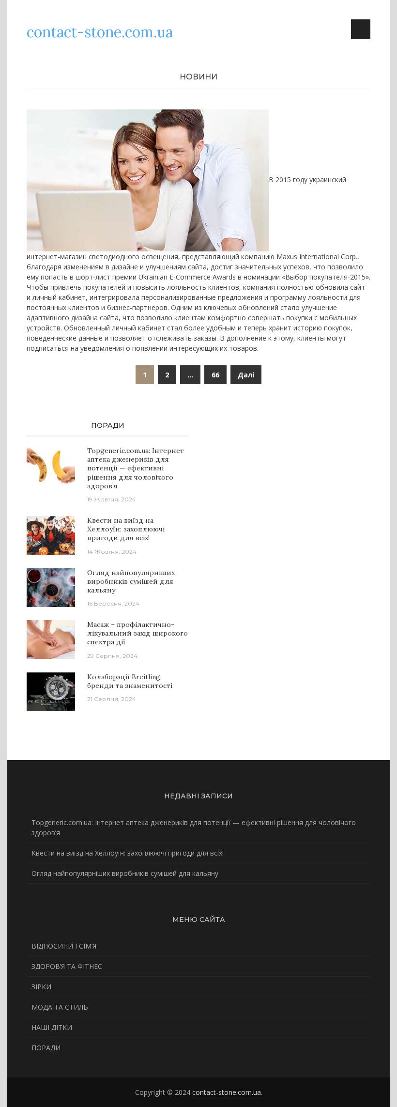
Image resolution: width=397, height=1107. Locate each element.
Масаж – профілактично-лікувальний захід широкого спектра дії (137, 633)
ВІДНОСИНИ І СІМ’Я (63, 946)
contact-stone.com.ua (226, 1092)
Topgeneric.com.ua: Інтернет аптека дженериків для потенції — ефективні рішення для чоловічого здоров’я (135, 468)
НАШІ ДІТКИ (51, 1027)
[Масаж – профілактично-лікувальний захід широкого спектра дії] (51, 638)
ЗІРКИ (41, 986)
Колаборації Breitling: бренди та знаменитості (129, 681)
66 (215, 374)
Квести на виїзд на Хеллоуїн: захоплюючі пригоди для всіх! (126, 529)
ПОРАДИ (46, 1047)
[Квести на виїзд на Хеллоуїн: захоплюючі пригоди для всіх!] (51, 534)
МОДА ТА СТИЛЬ (59, 1007)
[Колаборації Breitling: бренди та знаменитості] (51, 690)
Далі (246, 374)
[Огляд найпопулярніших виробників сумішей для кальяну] (51, 586)
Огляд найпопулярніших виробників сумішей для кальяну (131, 581)
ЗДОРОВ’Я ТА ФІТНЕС (66, 966)
